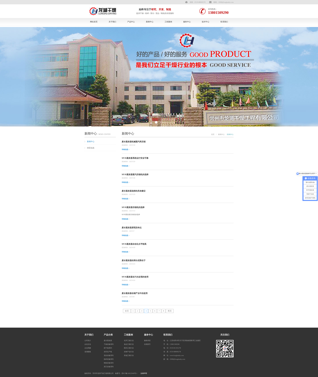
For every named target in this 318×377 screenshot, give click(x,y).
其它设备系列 (109, 367)
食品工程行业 (129, 344)
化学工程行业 (129, 340)
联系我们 (224, 22)
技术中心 (205, 22)
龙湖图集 (87, 352)
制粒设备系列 (109, 363)
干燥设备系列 (109, 344)
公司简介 (87, 340)
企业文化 (87, 344)
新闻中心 (149, 22)
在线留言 (147, 344)
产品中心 (131, 22)
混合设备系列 (109, 355)
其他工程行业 (129, 355)
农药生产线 (108, 352)
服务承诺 (147, 340)
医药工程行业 (129, 348)
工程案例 (168, 22)
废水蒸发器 (108, 340)
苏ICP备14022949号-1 (129, 373)
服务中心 (187, 22)
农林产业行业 (129, 352)
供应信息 (90, 148)
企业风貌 (87, 348)
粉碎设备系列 (109, 359)
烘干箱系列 (108, 348)
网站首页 (94, 22)
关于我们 (112, 22)
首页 (212, 134)
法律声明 (143, 373)
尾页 (170, 311)
